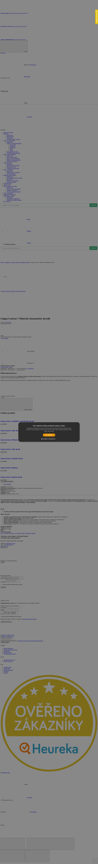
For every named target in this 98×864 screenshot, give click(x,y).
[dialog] (49, 432)
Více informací (51, 431)
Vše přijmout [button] (49, 435)
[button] (48, 439)
